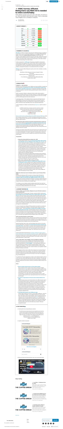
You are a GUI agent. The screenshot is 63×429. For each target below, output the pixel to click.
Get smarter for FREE (53, 1)
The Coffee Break (21, 19)
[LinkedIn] (46, 423)
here (29, 225)
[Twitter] (43, 423)
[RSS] (53, 423)
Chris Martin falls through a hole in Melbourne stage (28, 292)
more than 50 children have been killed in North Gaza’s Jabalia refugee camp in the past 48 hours (31, 194)
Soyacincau (37, 104)
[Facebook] (48, 423)
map (26, 268)
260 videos (18, 52)
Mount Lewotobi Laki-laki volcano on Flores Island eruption (29, 266)
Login (47, 1)
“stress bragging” (29, 243)
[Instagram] (51, 423)
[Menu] (59, 1)
